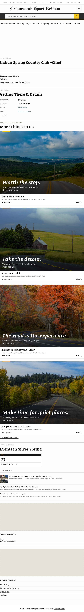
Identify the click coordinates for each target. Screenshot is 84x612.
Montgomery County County (9, 588)
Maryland (4, 23)
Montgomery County (27, 23)
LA (61, 2)
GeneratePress (59, 608)
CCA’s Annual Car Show (7, 541)
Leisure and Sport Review (35, 8)
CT (25, 2)
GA (35, 2)
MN (79, 2)
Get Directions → (24, 111)
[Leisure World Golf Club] (42, 162)
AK (7, 2)
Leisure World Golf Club (13, 196)
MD (68, 2)
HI (38, 2)
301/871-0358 (22, 107)
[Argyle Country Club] (42, 239)
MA (72, 2)
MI (75, 2)
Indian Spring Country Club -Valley (18, 349)
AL (4, 2)
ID (42, 2)
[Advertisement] (42, 41)
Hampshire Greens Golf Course (16, 426)
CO (21, 2)
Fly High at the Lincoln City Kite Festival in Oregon (18, 487)
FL (32, 2)
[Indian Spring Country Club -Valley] (42, 316)
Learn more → (7, 202)
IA (51, 2)
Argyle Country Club (11, 273)
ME (64, 2)
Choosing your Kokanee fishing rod (13, 494)
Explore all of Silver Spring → (9, 438)
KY (58, 2)
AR (14, 2)
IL (44, 2)
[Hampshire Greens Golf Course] (42, 392)
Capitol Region (4, 592)
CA (18, 2)
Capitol (13, 23)
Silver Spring (43, 23)
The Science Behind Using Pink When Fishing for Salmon (30, 476)
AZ (11, 2)
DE (28, 2)
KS (54, 2)
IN (48, 2)
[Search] (76, 16)
